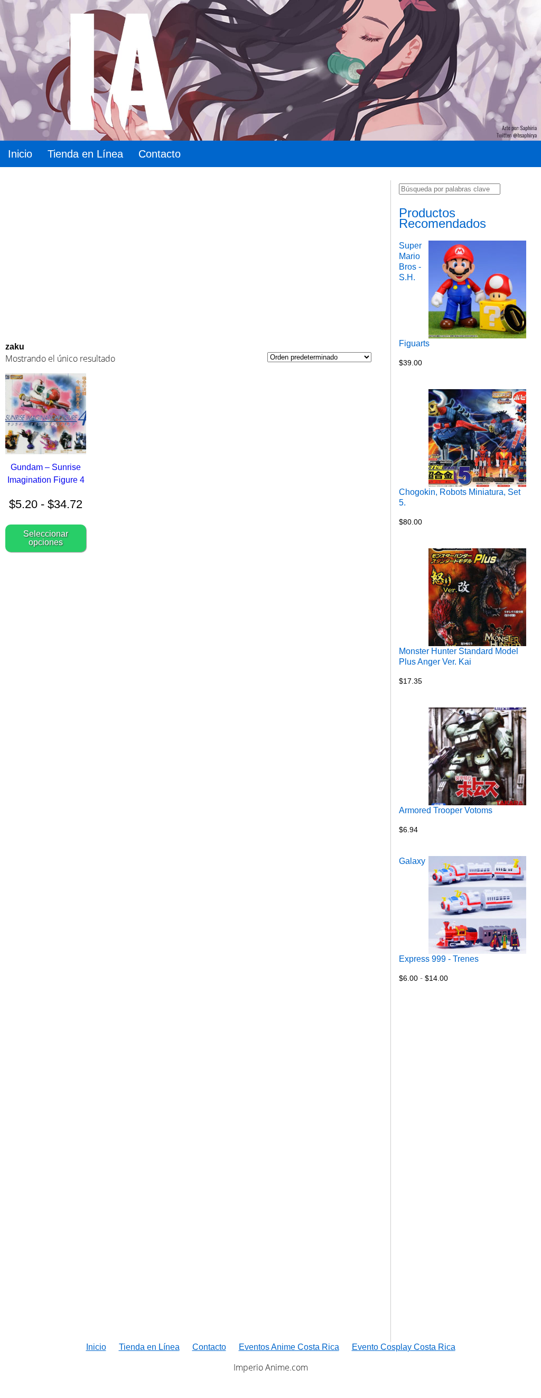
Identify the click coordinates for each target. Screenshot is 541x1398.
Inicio (20, 154)
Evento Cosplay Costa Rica (403, 1346)
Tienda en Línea (85, 154)
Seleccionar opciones (45, 538)
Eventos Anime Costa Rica (289, 1346)
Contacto (159, 154)
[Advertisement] (188, 254)
